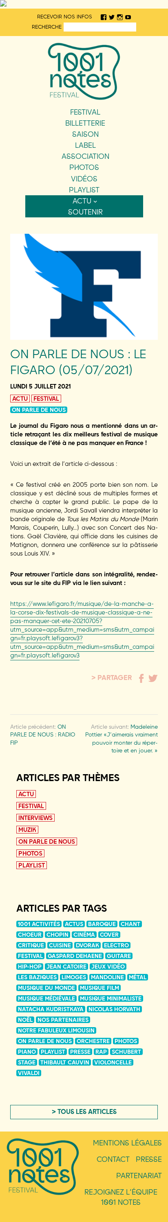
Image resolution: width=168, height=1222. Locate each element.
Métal (137, 977)
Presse (80, 1051)
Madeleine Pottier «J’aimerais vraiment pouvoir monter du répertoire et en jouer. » (121, 738)
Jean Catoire (66, 966)
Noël (25, 1019)
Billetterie (85, 123)
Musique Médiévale (46, 998)
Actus (74, 924)
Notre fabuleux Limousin (56, 1030)
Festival (85, 112)
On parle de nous (39, 410)
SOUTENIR (85, 212)
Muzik (27, 829)
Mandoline (107, 977)
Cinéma (84, 934)
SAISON (85, 134)
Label (85, 145)
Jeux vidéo (108, 966)
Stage (26, 1062)
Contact (113, 1159)
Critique (31, 945)
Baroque (102, 924)
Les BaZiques (37, 977)
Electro (116, 945)
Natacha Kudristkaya (51, 1009)
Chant (130, 924)
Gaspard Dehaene (75, 956)
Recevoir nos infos (64, 16)
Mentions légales (127, 1142)
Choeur (30, 934)
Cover (109, 934)
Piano (27, 1051)
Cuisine (60, 945)
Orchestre (93, 1041)
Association (85, 156)
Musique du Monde (46, 988)
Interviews (35, 818)
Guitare (119, 956)
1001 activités (39, 924)
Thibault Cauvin (64, 1062)
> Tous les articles (84, 1111)
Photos (84, 167)
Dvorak (87, 945)
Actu (82, 201)
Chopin (57, 934)
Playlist (84, 189)
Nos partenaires (63, 1019)
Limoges (74, 977)
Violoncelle (113, 1062)
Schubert (126, 1051)
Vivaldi (29, 1073)
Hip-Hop (30, 966)
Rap (101, 1051)
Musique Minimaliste (110, 998)
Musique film (99, 988)
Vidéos (84, 178)
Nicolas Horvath (114, 1009)
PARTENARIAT (139, 1175)
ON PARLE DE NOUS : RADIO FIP (42, 734)
